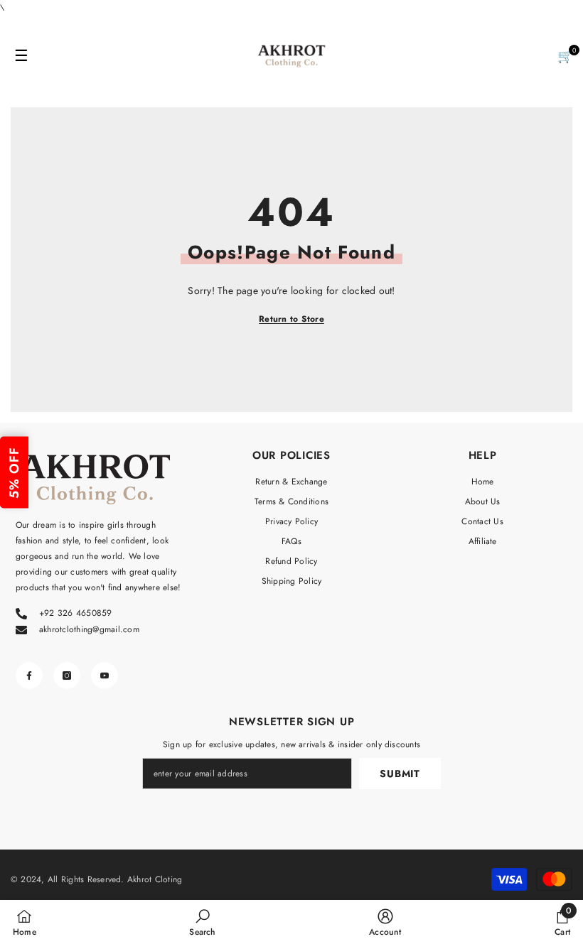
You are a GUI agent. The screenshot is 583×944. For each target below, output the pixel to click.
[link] (202, 922)
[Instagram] (66, 675)
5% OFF (14, 472)
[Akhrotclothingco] (291, 56)
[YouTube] (104, 675)
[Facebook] (29, 675)
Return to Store (291, 319)
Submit (399, 773)
